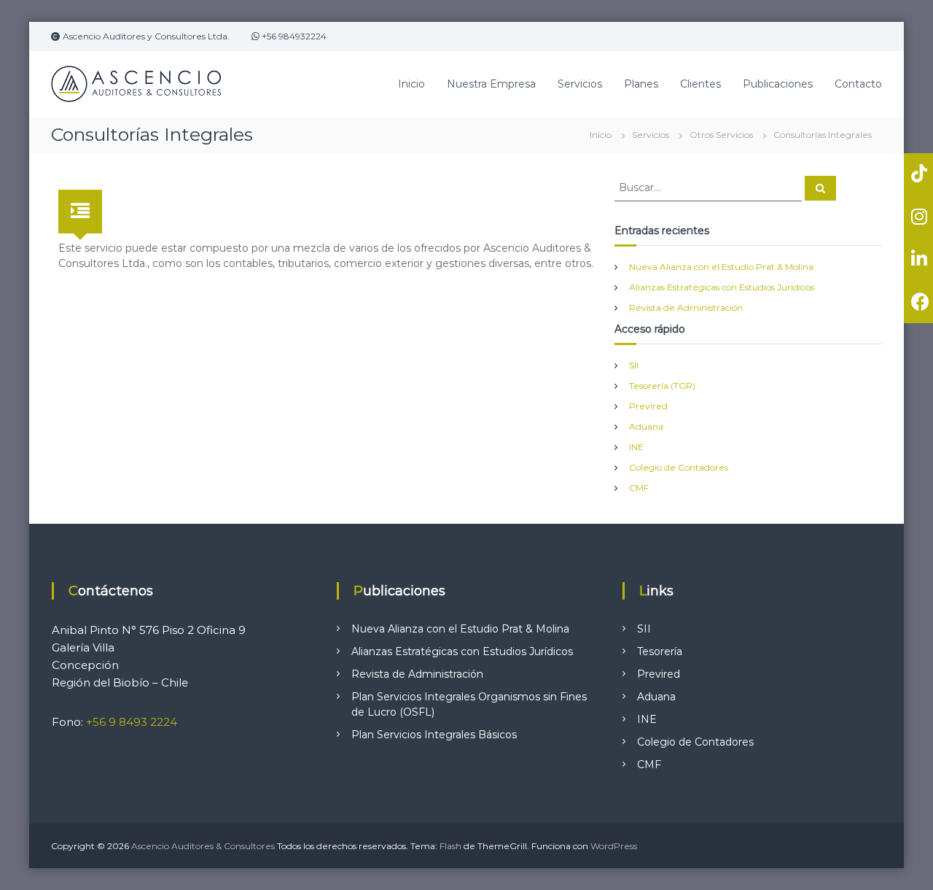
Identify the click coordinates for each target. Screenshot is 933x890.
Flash (450, 845)
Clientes (700, 83)
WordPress (613, 845)
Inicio (411, 83)
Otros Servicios (721, 134)
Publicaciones (778, 83)
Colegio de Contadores (678, 467)
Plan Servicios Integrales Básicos (434, 734)
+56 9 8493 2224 (131, 722)
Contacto (858, 83)
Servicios (580, 83)
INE (636, 446)
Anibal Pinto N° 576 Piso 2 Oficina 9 (149, 630)
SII (634, 365)
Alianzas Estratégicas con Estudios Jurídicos (721, 287)
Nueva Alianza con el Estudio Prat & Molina (721, 266)
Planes (641, 83)
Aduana (646, 426)
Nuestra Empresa (491, 83)
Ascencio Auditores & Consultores (203, 845)
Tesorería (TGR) (662, 385)
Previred (648, 405)
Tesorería (659, 651)
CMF (639, 487)
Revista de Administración (686, 307)
